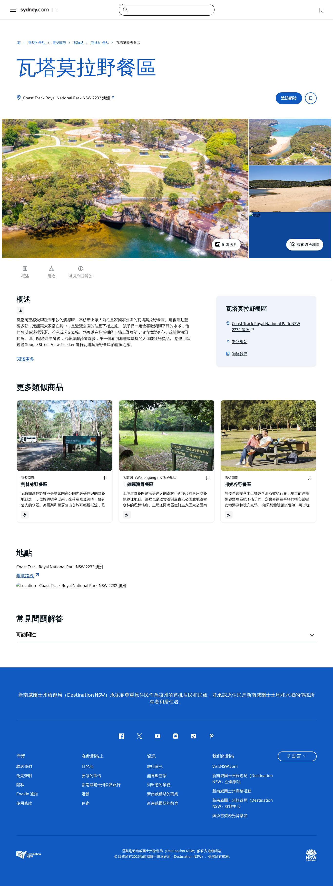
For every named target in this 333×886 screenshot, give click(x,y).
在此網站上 (93, 756)
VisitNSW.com (225, 766)
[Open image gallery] (125, 257)
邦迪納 (78, 42)
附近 (51, 276)
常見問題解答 (80, 276)
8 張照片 (229, 245)
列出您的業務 (158, 784)
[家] (34, 10)
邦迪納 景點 (100, 42)
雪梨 (20, 756)
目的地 (87, 766)
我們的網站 (223, 756)
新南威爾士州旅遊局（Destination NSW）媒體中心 (242, 803)
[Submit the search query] (125, 9)
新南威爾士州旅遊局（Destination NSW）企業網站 (242, 779)
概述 (25, 276)
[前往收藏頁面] (320, 9)
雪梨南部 (59, 42)
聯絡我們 (239, 353)
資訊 (151, 756)
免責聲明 (24, 775)
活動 (85, 794)
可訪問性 (26, 634)
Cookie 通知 (27, 794)
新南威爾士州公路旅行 (101, 784)
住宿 (85, 803)
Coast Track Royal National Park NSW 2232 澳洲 (67, 98)
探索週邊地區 (308, 245)
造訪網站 (289, 98)
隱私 (20, 784)
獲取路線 (25, 576)
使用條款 (24, 803)
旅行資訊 (155, 766)
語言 (296, 756)
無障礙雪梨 (156, 775)
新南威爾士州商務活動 (231, 791)
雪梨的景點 (36, 42)
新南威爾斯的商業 (162, 794)
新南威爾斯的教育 (162, 803)
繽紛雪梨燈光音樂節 (229, 815)
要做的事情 (91, 775)
